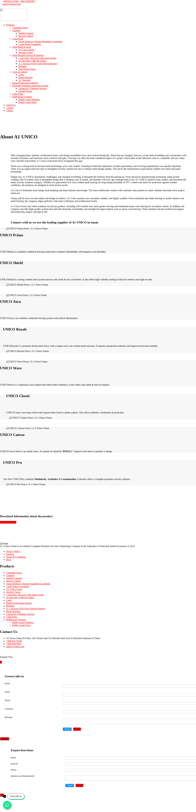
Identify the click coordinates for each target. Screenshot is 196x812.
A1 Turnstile (24, 80)
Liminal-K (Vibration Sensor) (32, 88)
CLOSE (4, 739)
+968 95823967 (27, 1)
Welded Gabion (26, 33)
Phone (7, 700)
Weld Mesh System (21, 47)
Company (9, 709)
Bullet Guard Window (29, 99)
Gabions (16, 30)
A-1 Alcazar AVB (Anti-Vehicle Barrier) (37, 63)
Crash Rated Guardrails (29, 44)
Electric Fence (25, 91)
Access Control (19, 72)
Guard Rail (17, 38)
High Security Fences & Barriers (28, 55)
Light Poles (17, 94)
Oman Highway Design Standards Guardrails (40, 41)
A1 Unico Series (26, 49)
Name (8, 683)
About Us (11, 105)
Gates (21, 74)
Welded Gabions (14, 578)
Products (10, 25)
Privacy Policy (13, 551)
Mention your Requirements (23, 776)
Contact (10, 107)
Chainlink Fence (20, 27)
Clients (9, 110)
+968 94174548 (10, 1)
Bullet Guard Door (27, 102)
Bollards (22, 66)
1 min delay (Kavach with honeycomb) (37, 58)
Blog (8, 559)
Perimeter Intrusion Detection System (30, 85)
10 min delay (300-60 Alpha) (32, 61)
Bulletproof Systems (22, 96)
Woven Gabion (25, 36)
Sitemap (10, 554)
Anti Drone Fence (27, 69)
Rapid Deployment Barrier (25, 83)
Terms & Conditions (16, 557)
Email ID (14, 764)
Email (8, 692)
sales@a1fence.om (11, 4)
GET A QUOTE (8, 522)
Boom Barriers (25, 77)
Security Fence (25, 52)
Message (8, 717)
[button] (67, 729)
